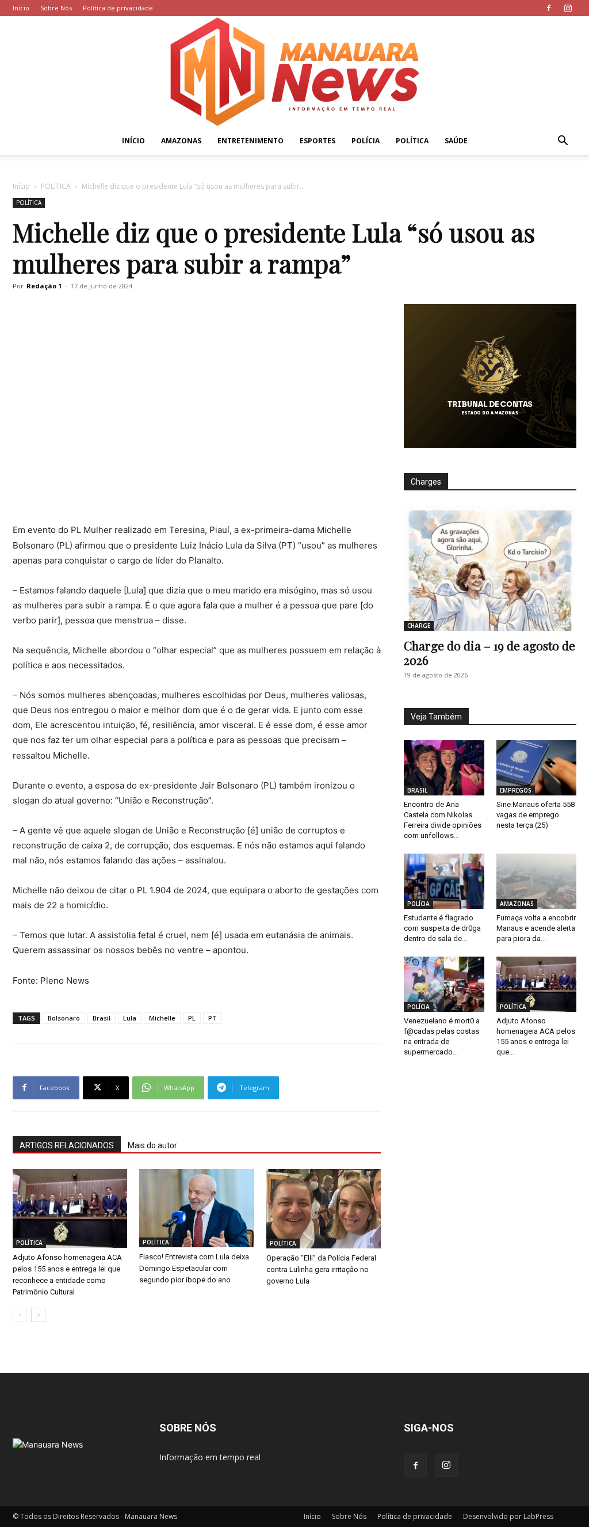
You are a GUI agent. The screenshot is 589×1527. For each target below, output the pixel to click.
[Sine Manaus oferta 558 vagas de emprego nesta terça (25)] (536, 767)
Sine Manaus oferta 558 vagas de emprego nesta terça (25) (535, 814)
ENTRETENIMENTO (250, 141)
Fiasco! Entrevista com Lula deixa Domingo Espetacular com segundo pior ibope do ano (194, 1268)
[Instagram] (567, 8)
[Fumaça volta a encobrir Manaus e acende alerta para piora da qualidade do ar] (536, 881)
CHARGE (418, 626)
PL (192, 1018)
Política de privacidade (118, 7)
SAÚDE (456, 141)
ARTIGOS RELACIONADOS (67, 1145)
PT (212, 1018)
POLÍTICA (412, 141)
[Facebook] (548, 8)
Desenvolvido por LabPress (508, 1516)
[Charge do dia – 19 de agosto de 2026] (490, 568)
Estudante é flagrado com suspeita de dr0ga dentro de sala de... (442, 928)
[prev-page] (20, 1315)
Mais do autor (152, 1145)
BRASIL (417, 790)
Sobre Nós (56, 7)
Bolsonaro (64, 1018)
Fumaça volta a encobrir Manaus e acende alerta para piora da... (536, 928)
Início (21, 7)
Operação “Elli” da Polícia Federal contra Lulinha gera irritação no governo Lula (321, 1269)
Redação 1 (44, 285)
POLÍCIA (365, 141)
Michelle (162, 1018)
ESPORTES (317, 141)
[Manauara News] (294, 71)
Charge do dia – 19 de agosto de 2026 (489, 652)
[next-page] (38, 1315)
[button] (562, 141)
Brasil (101, 1018)
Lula (129, 1018)
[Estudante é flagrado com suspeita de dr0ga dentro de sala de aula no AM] (444, 881)
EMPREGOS (515, 790)
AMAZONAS (181, 141)
